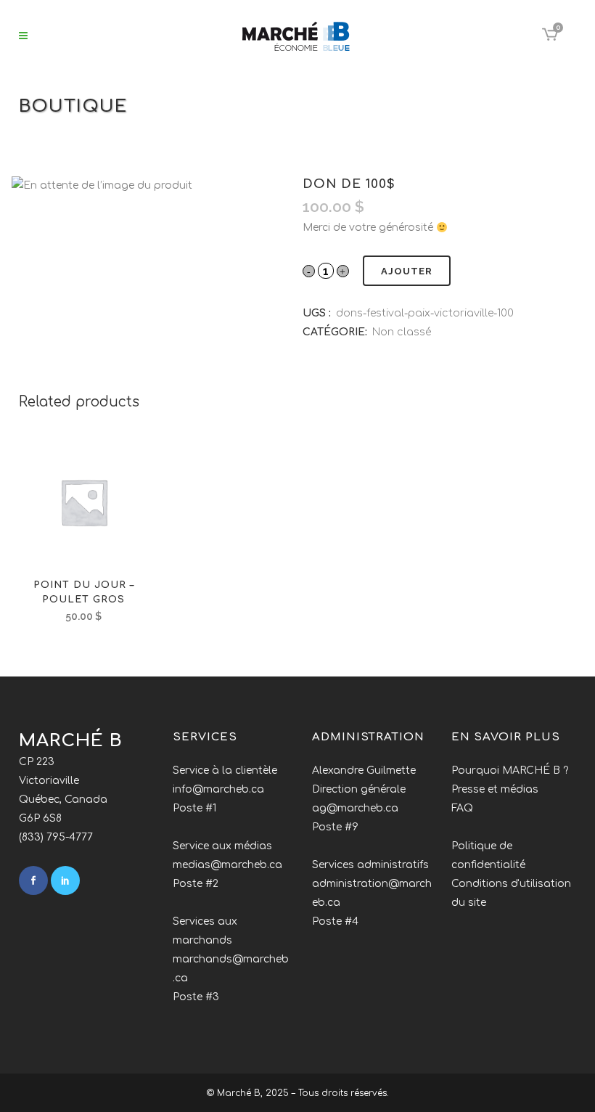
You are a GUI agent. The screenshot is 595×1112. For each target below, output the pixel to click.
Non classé (401, 332)
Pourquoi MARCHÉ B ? (509, 770)
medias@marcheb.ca (227, 864)
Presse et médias (494, 789)
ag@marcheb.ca (355, 808)
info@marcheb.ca (218, 789)
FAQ (462, 808)
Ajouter (406, 271)
